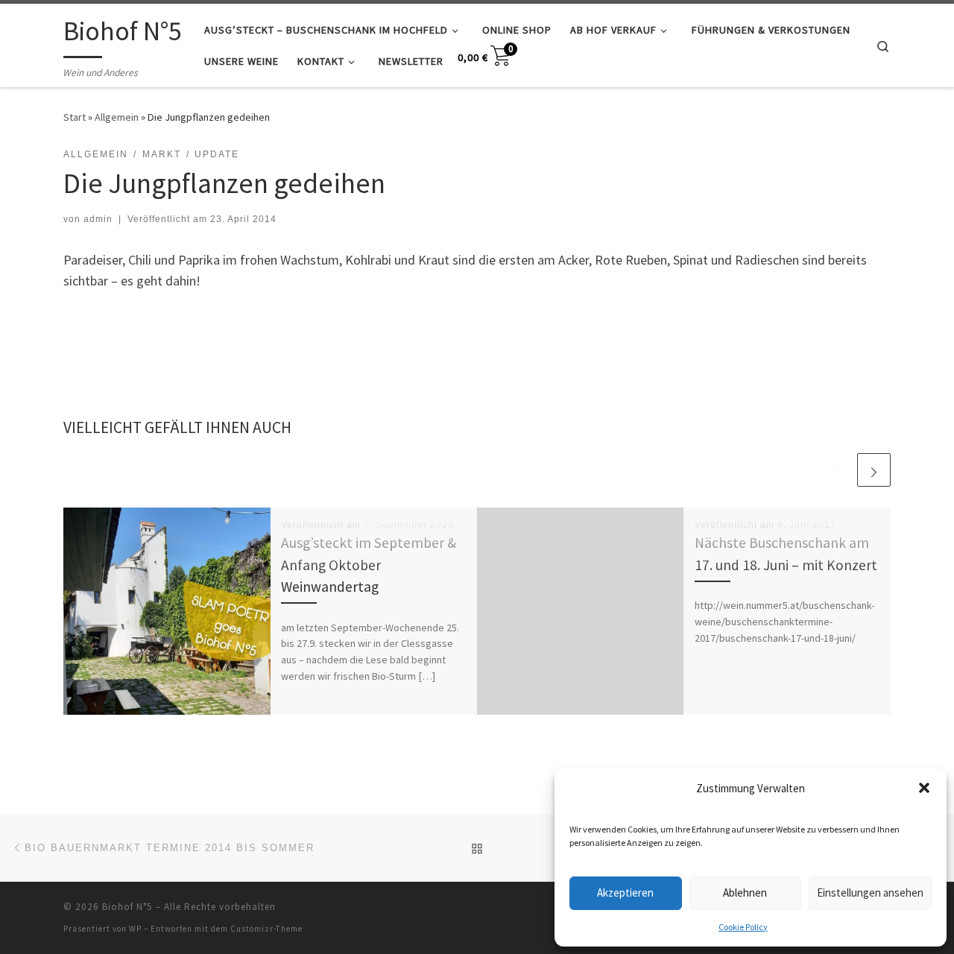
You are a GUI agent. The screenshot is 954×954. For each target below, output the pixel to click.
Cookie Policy (743, 926)
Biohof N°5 (127, 906)
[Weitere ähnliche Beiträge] (874, 470)
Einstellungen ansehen (870, 892)
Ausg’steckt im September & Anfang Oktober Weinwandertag (368, 564)
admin (98, 219)
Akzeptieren (625, 892)
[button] (924, 787)
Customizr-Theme (266, 928)
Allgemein (117, 117)
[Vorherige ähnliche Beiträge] (838, 470)
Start (74, 117)
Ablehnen (745, 892)
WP (135, 928)
